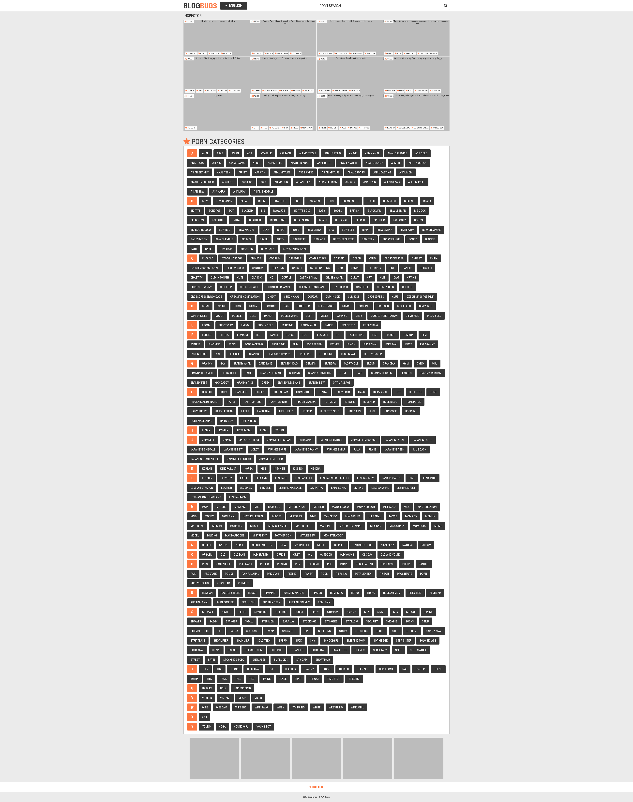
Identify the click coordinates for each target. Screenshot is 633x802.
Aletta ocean (417, 163)
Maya (398, 53)
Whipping (298, 707)
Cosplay (275, 258)
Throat (314, 678)
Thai (219, 669)
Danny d (342, 315)
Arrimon (285, 153)
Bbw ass (319, 239)
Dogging (364, 306)
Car (340, 268)
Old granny (261, 554)
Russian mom (392, 592)
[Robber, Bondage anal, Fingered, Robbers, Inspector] (283, 75)
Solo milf (242, 640)
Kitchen (279, 468)
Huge (372, 411)
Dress (324, 315)
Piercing (334, 128)
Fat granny (427, 344)
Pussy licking (200, 583)
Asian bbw (197, 191)
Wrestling (336, 707)
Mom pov (411, 516)
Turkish (344, 669)
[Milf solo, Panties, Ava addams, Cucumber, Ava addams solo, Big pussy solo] (283, 38)
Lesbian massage (290, 487)
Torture (420, 669)
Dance (346, 306)
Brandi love (278, 220)
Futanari (253, 354)
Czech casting (320, 268)
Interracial (244, 430)
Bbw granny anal (294, 249)
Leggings (246, 487)
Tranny (309, 669)
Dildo (237, 306)
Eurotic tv (226, 325)
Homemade (303, 392)
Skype (216, 650)
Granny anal (242, 363)
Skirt (398, 650)
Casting (339, 258)
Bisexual (218, 220)
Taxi (404, 669)
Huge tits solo (330, 411)
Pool (324, 573)
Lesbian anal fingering (206, 497)
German (311, 363)
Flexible (234, 354)
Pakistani (273, 573)
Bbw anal (314, 201)
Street (195, 659)
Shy (312, 640)
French (390, 335)
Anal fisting (332, 153)
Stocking (361, 631)
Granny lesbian (270, 373)
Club (395, 296)
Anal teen (223, 172)
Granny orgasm (381, 373)
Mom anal (228, 516)
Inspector (214, 53)
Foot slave (348, 354)
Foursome (326, 354)
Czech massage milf (420, 296)
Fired (264, 128)
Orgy (296, 554)
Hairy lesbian (224, 411)
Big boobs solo (201, 229)
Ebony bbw (370, 325)
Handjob (241, 392)
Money (209, 516)
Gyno (420, 363)
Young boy (263, 726)
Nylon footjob (363, 545)
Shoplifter (220, 640)
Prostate (210, 573)
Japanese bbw (233, 449)
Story (343, 631)
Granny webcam (430, 373)
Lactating (316, 487)
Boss (295, 229)
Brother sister (343, 239)
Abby (343, 128)
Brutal (236, 220)
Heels (245, 411)
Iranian (223, 430)
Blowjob (279, 210)
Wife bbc (241, 707)
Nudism (426, 545)
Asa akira (218, 191)
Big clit (360, 220)
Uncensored (242, 688)
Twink (194, 678)
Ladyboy (226, 478)
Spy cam (301, 659)
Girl (434, 363)
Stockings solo (233, 659)
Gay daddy (222, 382)
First (408, 344)
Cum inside (333, 296)
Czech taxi (341, 287)
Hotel (231, 401)
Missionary (397, 526)
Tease (283, 678)
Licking (358, 487)
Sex (395, 612)
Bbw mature (247, 229)
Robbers (296, 91)
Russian (207, 592)
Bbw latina (384, 229)
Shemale (208, 612)
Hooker (307, 411)
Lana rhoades (391, 478)
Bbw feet (348, 229)
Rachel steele (230, 592)
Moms (438, 526)
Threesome (386, 669)
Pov (297, 564)
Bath (194, 249)
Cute (240, 277)
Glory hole (229, 373)
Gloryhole (351, 363)
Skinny (351, 612)
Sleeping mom (356, 640)
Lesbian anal (380, 487)
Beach (371, 201)
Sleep (242, 612)
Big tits (195, 210)
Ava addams (282, 53)
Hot (398, 392)
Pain (193, 573)
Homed (203, 53)
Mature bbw (308, 535)
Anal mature (281, 172)
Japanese (208, 440)
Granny (207, 363)
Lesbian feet (303, 478)
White (317, 707)
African (260, 172)
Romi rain (324, 602)
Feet (259, 335)
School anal (404, 128)
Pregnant (245, 564)
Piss (205, 564)
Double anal (289, 315)
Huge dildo (390, 401)
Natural (407, 545)
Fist (374, 335)
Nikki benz (387, 545)
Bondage (214, 210)
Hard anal (264, 411)
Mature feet (304, 526)
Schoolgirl (330, 640)
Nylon (223, 545)
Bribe (401, 91)
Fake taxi (391, 344)
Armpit (395, 163)
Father (334, 344)
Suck (298, 640)
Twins (267, 678)
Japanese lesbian (279, 440)
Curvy (355, 277)
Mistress (296, 516)
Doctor (270, 306)
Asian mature (330, 172)
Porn (423, 573)
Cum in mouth (220, 277)
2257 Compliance (310, 797)
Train (223, 678)
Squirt (299, 612)
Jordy (255, 449)
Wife (205, 707)
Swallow (352, 621)
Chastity (197, 277)
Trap (298, 678)
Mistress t (260, 535)
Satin (211, 659)
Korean (207, 468)
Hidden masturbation (205, 401)
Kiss (263, 468)
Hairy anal (380, 392)
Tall (238, 678)
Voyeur (207, 698)
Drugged (383, 306)
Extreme (287, 325)
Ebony (206, 325)
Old (223, 554)
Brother (379, 220)
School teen (437, 128)
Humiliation (413, 401)
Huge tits (415, 392)
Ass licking (306, 172)
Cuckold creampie (279, 287)
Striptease (198, 640)
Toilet (272, 669)
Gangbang (265, 363)
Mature (221, 506)
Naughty (391, 128)
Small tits (339, 650)
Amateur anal (299, 163)
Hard (361, 392)
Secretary (380, 650)
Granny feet (199, 382)
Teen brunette (340, 91)
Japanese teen (394, 449)
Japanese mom (249, 440)
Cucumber (296, 53)
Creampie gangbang (312, 287)
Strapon (333, 612)
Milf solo (258, 53)
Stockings (309, 621)
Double (237, 315)
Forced (206, 335)
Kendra (315, 468)
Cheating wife (249, 287)
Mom (205, 506)
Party (344, 564)
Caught (297, 268)
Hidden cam (280, 392)
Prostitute (404, 573)
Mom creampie (277, 526)
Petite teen (325, 91)
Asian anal (372, 153)
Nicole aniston (262, 545)
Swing (232, 650)
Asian (235, 153)
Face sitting (199, 354)
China (434, 258)
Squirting (324, 631)
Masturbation (427, 506)
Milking (212, 535)
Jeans (372, 449)
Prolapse (387, 564)
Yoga (222, 726)
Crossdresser (394, 258)
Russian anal (199, 602)
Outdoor (326, 554)
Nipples (339, 545)
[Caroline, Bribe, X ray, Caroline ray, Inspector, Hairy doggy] (416, 75)
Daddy (253, 306)
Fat (338, 335)
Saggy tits (289, 631)
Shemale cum (253, 650)
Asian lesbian (328, 182)
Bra (331, 229)
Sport (380, 631)
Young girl (241, 726)
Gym (406, 363)
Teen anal (253, 669)
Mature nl (197, 526)
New (283, 545)
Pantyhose (223, 564)
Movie (393, 516)
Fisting (224, 335)
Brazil (323, 128)
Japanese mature (331, 440)
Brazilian (247, 249)
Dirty (359, 315)
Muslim (217, 526)
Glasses (406, 373)
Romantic (336, 592)
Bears (323, 220)
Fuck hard (235, 91)
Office (281, 554)
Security (372, 621)
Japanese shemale (203, 449)
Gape (360, 373)
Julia (356, 449)
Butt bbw (227, 53)
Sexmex (360, 650)
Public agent (364, 564)
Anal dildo (324, 163)
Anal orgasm (356, 172)
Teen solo (364, 669)
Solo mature (418, 650)
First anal (370, 344)
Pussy (406, 564)
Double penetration (384, 315)
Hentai (323, 392)
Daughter (303, 306)
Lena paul (429, 478)
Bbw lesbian (398, 210)
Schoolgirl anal (421, 128)
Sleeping (280, 612)
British (355, 210)
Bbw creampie (431, 229)
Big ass (245, 201)
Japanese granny (306, 449)
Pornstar (223, 583)
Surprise (276, 650)
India (263, 430)
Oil (310, 554)
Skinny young (326, 53)
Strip (425, 621)
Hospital (411, 411)
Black (427, 201)
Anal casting (382, 172)
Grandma (389, 363)
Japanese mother (271, 459)
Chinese (256, 258)
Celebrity (374, 268)
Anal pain (369, 182)
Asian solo (275, 163)
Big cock (419, 210)
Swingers (331, 621)
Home (433, 392)
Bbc (297, 201)
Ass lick (247, 182)
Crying (411, 277)
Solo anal (197, 650)
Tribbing (354, 678)
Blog (200, 6)
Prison (384, 573)
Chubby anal (334, 277)
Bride (280, 229)
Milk (406, 506)
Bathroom (407, 229)
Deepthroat (326, 306)
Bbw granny (224, 201)
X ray (409, 91)
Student (412, 631)
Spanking (260, 612)
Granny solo (289, 363)
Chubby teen (385, 287)
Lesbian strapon (202, 487)
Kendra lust (228, 468)
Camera (190, 91)
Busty (280, 239)
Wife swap (262, 707)
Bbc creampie (391, 239)
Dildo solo (434, 315)
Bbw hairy (268, 249)
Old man (239, 554)
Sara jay (288, 621)
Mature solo (340, 506)
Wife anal (357, 707)
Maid (194, 516)
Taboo (326, 669)
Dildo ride (412, 315)
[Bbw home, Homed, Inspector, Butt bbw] (217, 38)
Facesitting (356, 335)
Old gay (367, 554)
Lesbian (207, 478)
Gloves (343, 373)
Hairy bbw (227, 420)
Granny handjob (319, 373)
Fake (218, 354)
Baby (322, 210)
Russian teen (271, 602)
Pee (329, 564)
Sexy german (356, 53)
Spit (307, 631)
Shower (196, 621)
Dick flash (404, 306)
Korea (249, 468)
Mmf (313, 516)
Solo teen (264, 640)
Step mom (267, 621)
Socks (410, 621)
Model (195, 535)
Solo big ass (428, 640)
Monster (236, 526)
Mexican (375, 526)
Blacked (247, 210)
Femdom (242, 335)
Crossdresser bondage (206, 296)
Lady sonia (338, 487)
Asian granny (200, 172)
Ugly (223, 688)
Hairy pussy (199, 411)
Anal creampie (397, 153)
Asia (263, 182)
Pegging (313, 564)
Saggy (213, 621)
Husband (369, 401)
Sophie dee (380, 640)
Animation (281, 182)
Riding (371, 592)
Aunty (243, 172)
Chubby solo (235, 268)
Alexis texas (307, 153)
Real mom (248, 602)
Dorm (205, 306)
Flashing (214, 344)
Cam (396, 277)
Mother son (283, 535)
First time (278, 344)
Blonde (430, 239)
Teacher (290, 669)
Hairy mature (252, 401)
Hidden (260, 392)
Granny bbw (316, 382)
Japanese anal (394, 440)
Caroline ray (422, 91)
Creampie (295, 258)
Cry (369, 277)
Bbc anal (341, 220)
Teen (205, 669)
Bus (331, 201)
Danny (268, 315)
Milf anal (374, 516)
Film (295, 344)
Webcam (221, 707)
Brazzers (389, 201)
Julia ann (305, 440)
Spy (366, 612)
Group (370, 363)
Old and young (391, 554)
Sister (226, 612)
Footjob (322, 335)
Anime (353, 153)
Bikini (365, 229)
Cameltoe (362, 287)
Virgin (242, 698)
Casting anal (308, 277)
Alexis (216, 163)
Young (206, 726)
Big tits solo (301, 210)
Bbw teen (368, 239)
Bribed (295, 128)
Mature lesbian (253, 516)
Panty (309, 573)
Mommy (430, 516)
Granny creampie (202, 373)
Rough (252, 592)
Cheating (278, 268)
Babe (208, 249)
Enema (245, 325)
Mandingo (330, 516)
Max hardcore (234, 535)
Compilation (317, 258)
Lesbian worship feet (334, 478)
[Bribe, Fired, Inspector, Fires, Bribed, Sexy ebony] (283, 112)
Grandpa (330, 363)
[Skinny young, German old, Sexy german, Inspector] (350, 38)
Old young (347, 554)
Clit (382, 277)
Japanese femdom (239, 459)
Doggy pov (211, 91)
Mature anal (296, 506)
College (407, 287)
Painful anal (250, 573)
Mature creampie (350, 526)
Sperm (283, 640)
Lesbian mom (237, 497)
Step (395, 631)
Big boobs (197, 220)
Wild (200, 91)
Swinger (231, 621)
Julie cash (419, 449)
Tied (252, 678)
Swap (270, 631)
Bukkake (409, 201)
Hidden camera (306, 401)
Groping (294, 373)
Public (264, 564)
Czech (357, 258)
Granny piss (245, 382)
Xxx (204, 717)
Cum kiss (354, 296)
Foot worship (254, 344)
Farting (195, 344)
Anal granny (374, 163)
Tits (209, 678)
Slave (381, 612)
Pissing (282, 564)
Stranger (297, 650)
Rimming (270, 592)
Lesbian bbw (365, 478)
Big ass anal (302, 220)
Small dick (281, 659)
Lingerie (265, 487)
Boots (337, 210)
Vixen (258, 698)
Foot (305, 335)
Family (274, 335)
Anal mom (405, 172)
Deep (309, 315)
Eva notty (348, 325)
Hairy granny (278, 401)
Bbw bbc (224, 229)
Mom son (274, 506)
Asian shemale (263, 191)
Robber (257, 91)
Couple (286, 277)
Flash (351, 344)
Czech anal (291, 296)
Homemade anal (201, 420)
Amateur (266, 153)
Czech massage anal (204, 268)
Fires (286, 128)
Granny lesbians (289, 382)
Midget (276, 516)
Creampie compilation (245, 296)
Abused (350, 182)
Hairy (223, 392)
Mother (319, 506)
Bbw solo (280, 201)
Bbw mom (226, 249)
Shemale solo (200, 631)
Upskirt (207, 688)
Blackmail (374, 210)
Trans (234, 669)
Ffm (424, 335)
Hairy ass (354, 411)
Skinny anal (434, 631)
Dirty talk (425, 306)
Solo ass (252, 631)
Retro (355, 592)
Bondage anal (270, 91)
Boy (231, 210)
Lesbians (281, 478)
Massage (240, 506)
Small (249, 621)
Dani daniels (199, 315)
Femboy (409, 335)
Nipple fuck (410, 53)
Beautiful (255, 220)
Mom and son (366, 506)
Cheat (272, 296)
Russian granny (299, 602)
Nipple (390, 53)
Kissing (298, 468)
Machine (325, 526)
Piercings (365, 128)
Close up (226, 287)
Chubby (417, 258)
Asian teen (303, 182)
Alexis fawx (392, 182)
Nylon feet (301, 545)
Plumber (243, 583)
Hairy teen (249, 420)
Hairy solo (343, 392)
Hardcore (390, 411)
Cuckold (207, 258)
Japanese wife (276, 449)
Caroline (391, 91)
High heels (286, 411)
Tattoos (353, 128)
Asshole (227, 182)
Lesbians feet (406, 487)
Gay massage (341, 382)
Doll (253, 315)
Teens (438, 669)
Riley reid (415, 592)
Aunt (256, 163)
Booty (413, 239)
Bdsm (261, 201)
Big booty (399, 220)
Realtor (223, 91)
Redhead (435, 592)
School (411, 612)
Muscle (255, 526)
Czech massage (232, 258)
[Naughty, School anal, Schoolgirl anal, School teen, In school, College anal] (416, 112)
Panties (269, 53)
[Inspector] (217, 112)
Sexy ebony (307, 128)
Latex (244, 478)
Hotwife (349, 401)
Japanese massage (363, 440)
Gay (222, 363)
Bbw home (191, 53)
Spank (428, 612)
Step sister (403, 640)
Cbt (392, 268)
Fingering (305, 354)
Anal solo (197, 163)
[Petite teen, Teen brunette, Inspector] (350, 75)
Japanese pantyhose (205, 459)
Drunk (221, 306)
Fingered (285, 91)
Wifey (280, 707)
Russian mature (294, 592)
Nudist (206, 545)
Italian (279, 430)
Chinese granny (201, 287)
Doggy (219, 315)
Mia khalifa (352, 516)
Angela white (349, 163)
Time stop (333, 678)
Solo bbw (318, 650)
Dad (286, 306)
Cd (271, 277)
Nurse (240, 545)
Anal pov (239, 191)
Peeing (292, 573)
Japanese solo (422, 440)
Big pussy (299, 239)
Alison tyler (416, 182)
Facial (233, 344)
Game (248, 373)
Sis (219, 631)
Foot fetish (314, 344)
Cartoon (258, 268)
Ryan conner (225, 602)
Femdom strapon (279, 354)
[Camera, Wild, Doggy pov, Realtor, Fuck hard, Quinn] (217, 75)
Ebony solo (265, 325)
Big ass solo (350, 201)
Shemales (259, 659)
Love (412, 478)
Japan (227, 440)
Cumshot (426, 268)
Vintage (225, 698)
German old (341, 53)
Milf (257, 506)
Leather (226, 487)
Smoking (391, 621)
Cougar (312, 296)
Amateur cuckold (202, 182)
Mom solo (419, 526)
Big (263, 210)
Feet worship (373, 354)
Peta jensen (363, 573)
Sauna (234, 631)
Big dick (246, 239)
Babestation (199, 239)
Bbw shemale (224, 239)
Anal (205, 153)
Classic (257, 277)
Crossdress (376, 296)
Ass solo (421, 153)
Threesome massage (428, 53)
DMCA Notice (324, 797)
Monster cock (333, 535)
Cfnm (372, 258)
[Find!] (444, 5)
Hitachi (207, 392)
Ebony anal (308, 325)
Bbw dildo (314, 229)
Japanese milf (335, 449)
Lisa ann (261, 478)
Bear (266, 229)
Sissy (315, 612)
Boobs (418, 220)
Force (290, 335)
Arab (220, 153)
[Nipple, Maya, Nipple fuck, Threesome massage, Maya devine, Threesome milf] (416, 38)
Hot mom (330, 401)
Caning (355, 268)
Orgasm (207, 554)
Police (229, 573)
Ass (249, 153)
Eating (329, 325)
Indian (206, 430)
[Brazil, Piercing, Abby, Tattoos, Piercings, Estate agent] (350, 112)
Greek (265, 382)
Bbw (205, 201)
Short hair (323, 659)
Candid (407, 268)
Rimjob (317, 592)
